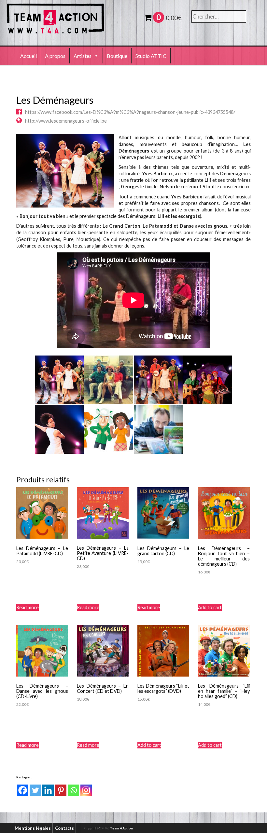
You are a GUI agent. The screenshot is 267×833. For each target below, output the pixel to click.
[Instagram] (86, 790)
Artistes (82, 56)
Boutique (117, 56)
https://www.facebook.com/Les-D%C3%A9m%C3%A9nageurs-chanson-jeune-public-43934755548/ (130, 112)
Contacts (64, 828)
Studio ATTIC (150, 56)
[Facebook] (22, 790)
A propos (55, 56)
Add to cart (210, 607)
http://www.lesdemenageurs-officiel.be (66, 121)
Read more (27, 607)
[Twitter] (35, 790)
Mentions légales (33, 828)
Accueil (28, 56)
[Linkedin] (48, 790)
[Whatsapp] (73, 790)
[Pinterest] (60, 790)
